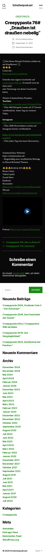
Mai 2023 (7, 397)
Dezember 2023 (11, 389)
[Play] (22, 211)
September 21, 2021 (24, 43)
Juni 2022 (7, 437)
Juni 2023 (7, 393)
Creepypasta (23, 16)
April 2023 (8, 400)
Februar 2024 (9, 382)
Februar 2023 (9, 408)
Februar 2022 (9, 452)
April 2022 (8, 445)
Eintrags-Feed (10, 532)
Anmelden (8, 528)
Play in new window (20, 229)
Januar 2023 (9, 411)
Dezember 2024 (11, 367)
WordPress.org (10, 539)
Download (35, 229)
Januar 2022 (9, 456)
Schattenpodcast (22, 5)
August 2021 (9, 475)
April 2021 (8, 489)
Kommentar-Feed (11, 536)
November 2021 (11, 463)
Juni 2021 (7, 482)
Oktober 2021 (9, 467)
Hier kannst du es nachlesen (14, 73)
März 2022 (8, 449)
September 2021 (11, 471)
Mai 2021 (7, 486)
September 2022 (11, 426)
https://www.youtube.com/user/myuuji (19, 193)
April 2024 (8, 378)
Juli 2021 (7, 478)
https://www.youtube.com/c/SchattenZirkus (22, 104)
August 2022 (9, 430)
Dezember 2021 (11, 460)
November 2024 (11, 371)
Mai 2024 (7, 374)
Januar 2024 (9, 385)
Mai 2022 (7, 441)
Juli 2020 (7, 501)
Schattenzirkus (26, 39)
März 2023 (8, 404)
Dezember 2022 (11, 415)
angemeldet (19, 273)
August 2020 (9, 497)
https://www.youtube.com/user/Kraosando (21, 186)
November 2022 (11, 419)
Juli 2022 (7, 434)
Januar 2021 (9, 493)
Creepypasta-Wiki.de (12, 82)
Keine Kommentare (24, 47)
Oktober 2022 (9, 423)
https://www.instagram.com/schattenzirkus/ (22, 122)
